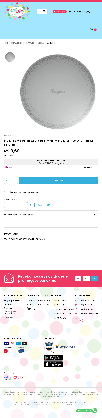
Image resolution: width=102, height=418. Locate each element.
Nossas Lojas (59, 11)
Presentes (8, 317)
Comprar (58, 180)
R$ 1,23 (12, 155)
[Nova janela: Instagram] (81, 320)
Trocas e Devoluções (64, 309)
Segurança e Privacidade (60, 318)
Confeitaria (9, 308)
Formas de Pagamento (59, 305)
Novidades (32, 300)
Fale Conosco (86, 309)
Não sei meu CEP (43, 205)
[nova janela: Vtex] (18, 378)
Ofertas (30, 304)
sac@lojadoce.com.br (89, 313)
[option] (58, 90)
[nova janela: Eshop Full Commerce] (8, 378)
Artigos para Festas (13, 300)
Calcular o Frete (15, 205)
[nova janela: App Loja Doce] (55, 358)
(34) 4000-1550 (87, 300)
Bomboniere (9, 304)
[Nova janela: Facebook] (76, 320)
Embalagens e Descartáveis (11, 312)
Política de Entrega (63, 313)
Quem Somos (44, 300)
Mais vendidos (31, 309)
